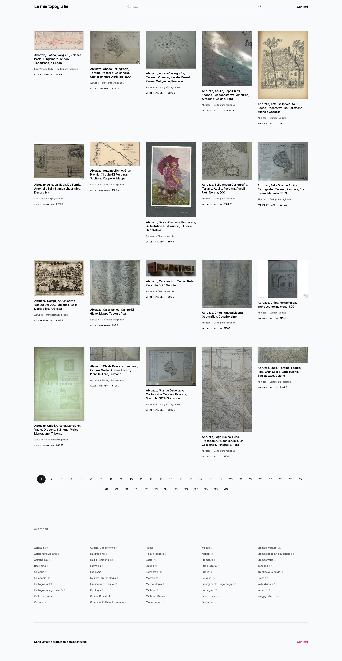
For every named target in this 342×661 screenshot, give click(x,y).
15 (181, 479)
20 (231, 479)
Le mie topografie (51, 6)
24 (271, 479)
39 (216, 489)
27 (300, 479)
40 (226, 489)
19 (220, 479)
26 (290, 479)
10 (131, 479)
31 (136, 489)
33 (156, 489)
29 (116, 489)
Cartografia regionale (67, 69)
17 (201, 479)
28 (106, 489)
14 (171, 479)
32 (146, 489)
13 (161, 479)
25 (280, 479)
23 (260, 479)
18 (211, 479)
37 (196, 489)
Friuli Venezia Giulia (43, 69)
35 (176, 489)
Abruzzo (94, 83)
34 (166, 489)
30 (126, 489)
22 (250, 479)
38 (206, 489)
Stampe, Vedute (278, 118)
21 (240, 479)
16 (191, 479)
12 (151, 479)
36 (186, 489)
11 (141, 479)
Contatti (302, 7)
